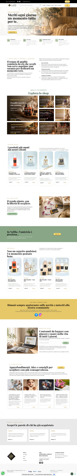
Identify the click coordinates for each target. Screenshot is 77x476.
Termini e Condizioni (54, 471)
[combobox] (29, 5)
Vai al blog (61, 367)
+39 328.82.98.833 (11, 1)
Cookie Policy (60, 470)
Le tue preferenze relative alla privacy (43, 474)
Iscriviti (65, 342)
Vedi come (57, 234)
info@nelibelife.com (26, 1)
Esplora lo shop (12, 32)
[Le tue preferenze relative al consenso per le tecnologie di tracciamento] (75, 474)
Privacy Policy (53, 470)
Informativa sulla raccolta (27, 474)
